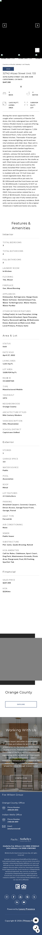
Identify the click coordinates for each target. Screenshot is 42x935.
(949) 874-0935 (13, 810)
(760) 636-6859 (13, 822)
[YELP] (34, 897)
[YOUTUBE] (24, 902)
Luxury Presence (27, 909)
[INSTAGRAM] (7, 897)
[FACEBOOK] (13, 897)
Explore (21, 704)
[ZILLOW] (20, 897)
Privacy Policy (30, 921)
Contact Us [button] (21, 778)
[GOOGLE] (27, 897)
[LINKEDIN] (17, 902)
